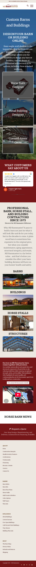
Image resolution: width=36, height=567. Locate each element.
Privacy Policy (7, 546)
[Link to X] (24, 565)
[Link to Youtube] (32, 565)
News (4, 448)
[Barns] (18, 281)
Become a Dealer (7, 465)
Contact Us (6, 471)
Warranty (5, 504)
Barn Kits (5, 487)
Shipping (5, 552)
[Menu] (30, 6)
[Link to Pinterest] (26, 565)
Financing (6, 462)
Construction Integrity (9, 451)
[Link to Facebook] (21, 565)
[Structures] (18, 343)
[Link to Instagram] (29, 565)
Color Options (7, 498)
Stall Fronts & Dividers (9, 495)
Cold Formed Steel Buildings (11, 525)
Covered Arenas (7, 519)
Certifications (6, 457)
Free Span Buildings (8, 522)
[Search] (26, 6)
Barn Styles (6, 484)
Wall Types (6, 501)
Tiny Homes (6, 528)
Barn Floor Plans (7, 490)
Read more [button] (8, 184)
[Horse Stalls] (18, 323)
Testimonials (6, 460)
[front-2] (18, 302)
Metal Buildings (7, 517)
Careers (5, 468)
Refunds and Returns (9, 549)
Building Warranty (8, 531)
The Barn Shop (7, 544)
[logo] (15, 6)
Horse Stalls (6, 492)
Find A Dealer (24, 1)
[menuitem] (26, 6)
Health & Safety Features (10, 454)
